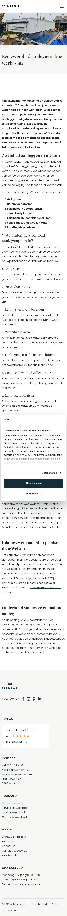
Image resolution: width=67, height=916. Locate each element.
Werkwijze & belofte (14, 837)
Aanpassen (31, 493)
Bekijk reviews (14, 742)
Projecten (8, 841)
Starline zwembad (13, 812)
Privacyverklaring (11, 910)
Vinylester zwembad (15, 808)
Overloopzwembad (14, 817)
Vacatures (8, 846)
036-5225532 (12, 765)
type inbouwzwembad (30, 508)
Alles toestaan (34, 483)
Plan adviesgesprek (14, 851)
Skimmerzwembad (13, 803)
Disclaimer (57, 904)
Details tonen (49, 472)
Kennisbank (9, 855)
